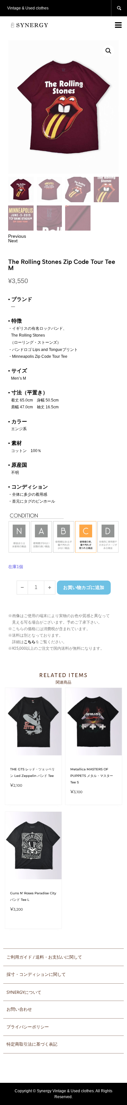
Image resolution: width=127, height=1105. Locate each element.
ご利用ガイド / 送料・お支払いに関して (44, 957)
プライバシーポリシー (28, 1026)
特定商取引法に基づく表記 (32, 1044)
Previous (17, 236)
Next (13, 240)
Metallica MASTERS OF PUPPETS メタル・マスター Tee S (91, 775)
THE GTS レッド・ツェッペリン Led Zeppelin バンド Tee (32, 772)
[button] (108, 51)
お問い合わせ (19, 1009)
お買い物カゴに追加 (83, 587)
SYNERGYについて (24, 992)
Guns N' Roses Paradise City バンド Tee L (33, 896)
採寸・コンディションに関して (36, 974)
